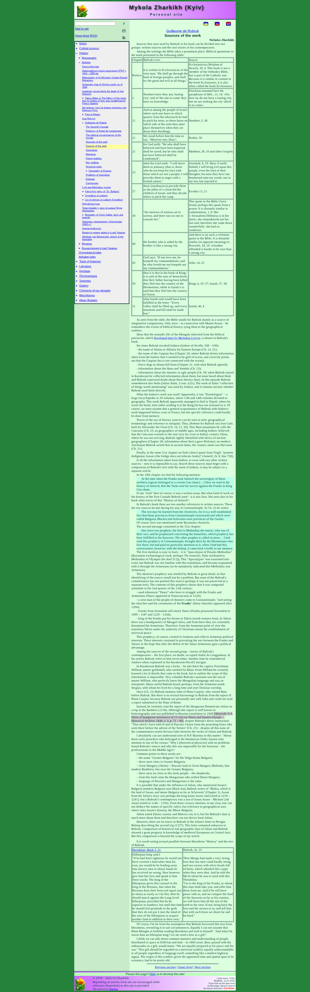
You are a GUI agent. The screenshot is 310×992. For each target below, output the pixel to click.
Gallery (83, 285)
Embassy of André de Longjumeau (103, 131)
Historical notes (94, 166)
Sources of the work (96, 146)
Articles (86, 62)
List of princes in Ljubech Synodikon (104, 199)
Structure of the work (96, 142)
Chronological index (90, 252)
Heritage (84, 271)
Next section (203, 967)
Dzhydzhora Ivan (91, 204)
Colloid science (89, 48)
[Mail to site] (124, 30)
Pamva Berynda (90, 66)
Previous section (165, 967)
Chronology (91, 150)
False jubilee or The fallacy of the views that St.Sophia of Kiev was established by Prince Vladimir (104, 101)
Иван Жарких (88, 300)
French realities (94, 158)
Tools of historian (90, 261)
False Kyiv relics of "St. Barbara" (102, 191)
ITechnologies (88, 276)
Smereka (85, 280)
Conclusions (92, 183)
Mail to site (82, 28)
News (83, 43)
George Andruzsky (91, 228)
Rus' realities (92, 162)
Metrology (91, 154)
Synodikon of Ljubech (96, 195)
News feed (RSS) (86, 35)
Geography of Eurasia (100, 170)
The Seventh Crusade (97, 127)
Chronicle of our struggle (95, 290)
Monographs (89, 58)
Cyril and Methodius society (96, 187)
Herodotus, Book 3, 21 (146, 850)
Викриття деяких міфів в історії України (103, 232)
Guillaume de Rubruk (96, 122)
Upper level (185, 967)
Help (152, 974)
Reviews (87, 243)
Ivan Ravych (88, 118)
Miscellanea (87, 295)
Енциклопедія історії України (99, 248)
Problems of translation (98, 175)
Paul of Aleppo (92, 114)
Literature (85, 266)
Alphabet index (87, 256)
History (83, 53)
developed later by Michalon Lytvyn (177, 338)
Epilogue (90, 179)
